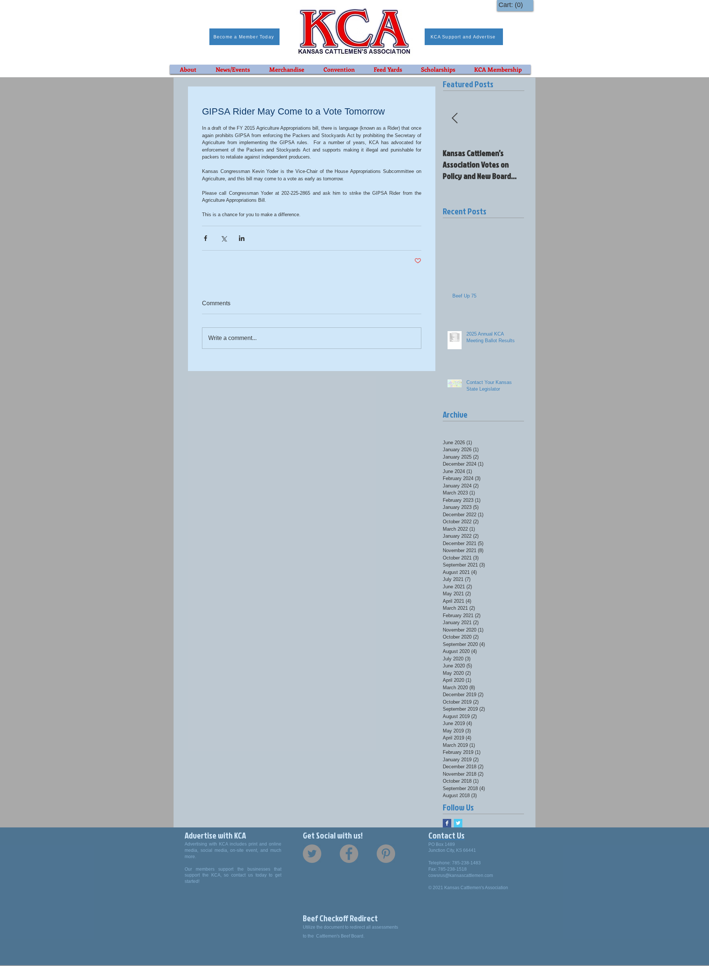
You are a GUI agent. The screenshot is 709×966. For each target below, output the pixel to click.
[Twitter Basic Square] (458, 823)
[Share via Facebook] (205, 238)
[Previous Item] (454, 118)
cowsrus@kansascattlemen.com (460, 875)
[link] (513, 4)
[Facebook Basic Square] (447, 823)
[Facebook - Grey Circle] (349, 853)
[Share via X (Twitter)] (223, 238)
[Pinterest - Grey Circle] (386, 853)
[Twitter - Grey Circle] (312, 853)
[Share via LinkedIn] (241, 238)
